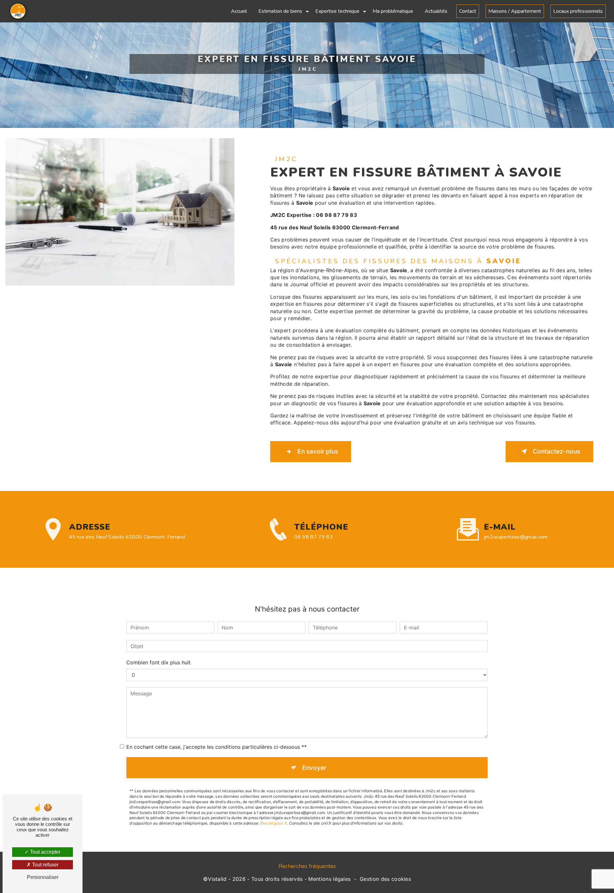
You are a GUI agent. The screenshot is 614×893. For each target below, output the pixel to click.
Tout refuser (45, 864)
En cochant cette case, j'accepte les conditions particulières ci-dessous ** (216, 747)
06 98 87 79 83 (313, 537)
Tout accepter (44, 852)
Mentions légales (329, 879)
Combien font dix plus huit (158, 662)
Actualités (436, 11)
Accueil (239, 11)
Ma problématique (393, 11)
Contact (467, 11)
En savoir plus (317, 451)
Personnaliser (43, 877)
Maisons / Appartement (514, 11)
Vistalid (217, 879)
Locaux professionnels (578, 11)
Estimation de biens (280, 11)
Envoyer (314, 767)
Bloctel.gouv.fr (273, 823)
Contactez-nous (556, 451)
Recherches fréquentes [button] (307, 866)
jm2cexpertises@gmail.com (516, 537)
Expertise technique (337, 11)
